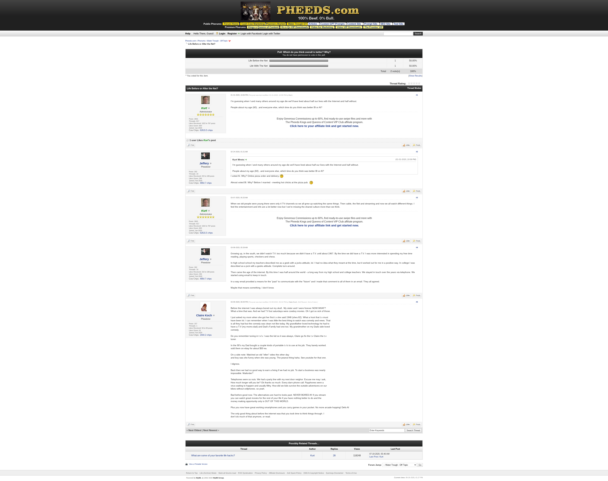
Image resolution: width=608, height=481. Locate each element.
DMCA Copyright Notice (314, 473)
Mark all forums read (227, 473)
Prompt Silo (371, 23)
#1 (417, 95)
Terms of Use (351, 473)
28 (334, 455)
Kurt (290, 95)
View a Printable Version (198, 464)
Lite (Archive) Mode (208, 473)
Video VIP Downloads (349, 27)
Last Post (373, 457)
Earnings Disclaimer (334, 473)
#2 (417, 152)
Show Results (415, 76)
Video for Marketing (322, 27)
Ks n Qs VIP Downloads (295, 27)
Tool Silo (399, 23)
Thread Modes (414, 88)
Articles (313, 23)
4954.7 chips (206, 183)
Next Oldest (194, 430)
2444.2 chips (206, 335)
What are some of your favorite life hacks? (213, 455)
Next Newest (210, 430)
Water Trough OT (297, 23)
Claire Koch (204, 315)
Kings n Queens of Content (263, 27)
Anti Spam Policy (294, 473)
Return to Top (192, 473)
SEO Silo (385, 23)
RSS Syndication (245, 473)
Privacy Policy (261, 473)
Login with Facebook (251, 33)
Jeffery (204, 163)
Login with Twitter (271, 33)
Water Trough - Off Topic (217, 41)
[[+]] (187, 140)
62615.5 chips (206, 130)
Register (232, 33)
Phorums (201, 41)
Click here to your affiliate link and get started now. (324, 126)
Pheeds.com (190, 41)
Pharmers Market (275, 23)
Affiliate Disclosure (277, 473)
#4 (417, 247)
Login (222, 33)
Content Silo (354, 23)
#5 (417, 302)
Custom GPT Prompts (332, 23)
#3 (417, 198)
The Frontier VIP (373, 27)
